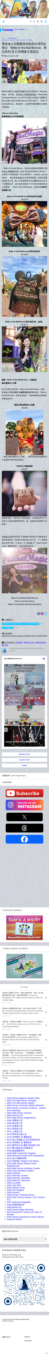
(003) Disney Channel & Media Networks (25, 1105)
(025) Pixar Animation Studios (20, 1171)
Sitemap (27, 1337)
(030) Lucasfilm (14, 1183)
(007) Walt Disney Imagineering (21, 1118)
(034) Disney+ (13, 1192)
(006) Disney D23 (15, 1115)
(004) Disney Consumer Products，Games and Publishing (17, 40)
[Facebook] (30, 21)
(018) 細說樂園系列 (15, 1151)
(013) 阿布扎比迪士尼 (17, 1134)
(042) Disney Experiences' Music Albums (25, 1217)
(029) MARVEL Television (18, 1180)
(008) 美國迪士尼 (14, 1120)
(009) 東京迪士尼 (14, 1123)
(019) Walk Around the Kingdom (21, 1153)
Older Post (24, 760)
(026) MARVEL (14, 1173)
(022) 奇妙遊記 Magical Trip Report (23, 1161)
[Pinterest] (42, 21)
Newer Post (24, 754)
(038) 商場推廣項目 (15, 1205)
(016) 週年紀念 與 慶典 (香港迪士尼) (23, 1145)
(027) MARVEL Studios (17, 1175)
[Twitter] (38, 21)
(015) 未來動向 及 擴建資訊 (19, 1142)
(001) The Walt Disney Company (21, 1100)
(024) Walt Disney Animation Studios (23, 1168)
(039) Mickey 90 (14, 1207)
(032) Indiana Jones (16, 1187)
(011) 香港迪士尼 (12, 38)
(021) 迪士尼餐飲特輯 (17, 1158)
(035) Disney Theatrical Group (20, 1195)
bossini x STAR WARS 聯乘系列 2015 (21, 742)
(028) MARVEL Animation (18, 1178)
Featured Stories (14, 1219)
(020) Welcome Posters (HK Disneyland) (25, 1155)
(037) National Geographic (19, 1202)
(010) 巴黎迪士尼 (14, 1126)
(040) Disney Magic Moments (20, 1210)
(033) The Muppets (15, 1190)
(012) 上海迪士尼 (14, 1131)
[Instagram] (34, 21)
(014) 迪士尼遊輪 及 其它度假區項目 (23, 1140)
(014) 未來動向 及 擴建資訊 (19, 1137)
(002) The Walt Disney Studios (21, 1103)
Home (3, 38)
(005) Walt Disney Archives (19, 1113)
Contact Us (28, 1341)
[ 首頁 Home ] (6, 1337)
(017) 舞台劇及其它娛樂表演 (20, 1148)
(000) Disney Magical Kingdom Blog (23, 1098)
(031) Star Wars (14, 1185)
